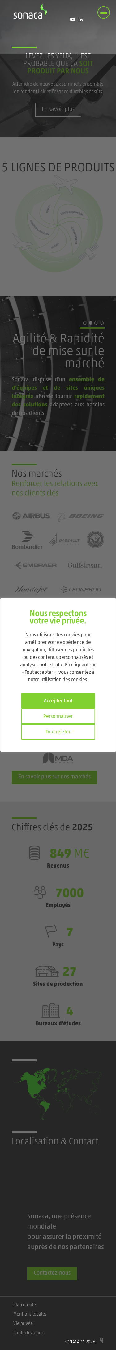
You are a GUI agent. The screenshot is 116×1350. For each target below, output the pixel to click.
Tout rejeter (58, 732)
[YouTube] (73, 20)
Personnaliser (58, 716)
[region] (58, 675)
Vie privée (23, 1323)
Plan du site (24, 1305)
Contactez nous (28, 1333)
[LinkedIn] (81, 20)
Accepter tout (58, 701)
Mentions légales (30, 1314)
